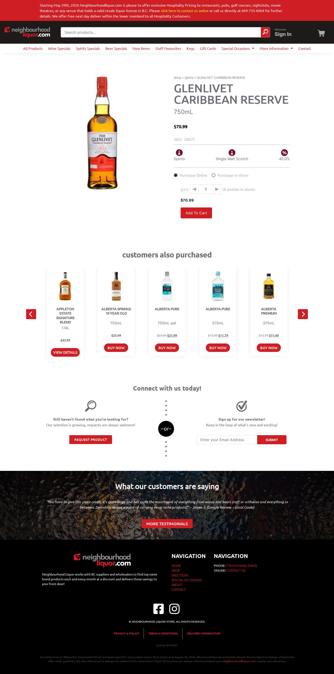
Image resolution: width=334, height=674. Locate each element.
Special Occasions (236, 48)
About (177, 585)
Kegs (190, 48)
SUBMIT (272, 440)
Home (176, 565)
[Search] (265, 32)
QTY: (185, 190)
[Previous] (31, 314)
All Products (33, 48)
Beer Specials (116, 48)
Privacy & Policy (126, 633)
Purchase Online (193, 175)
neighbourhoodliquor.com (238, 661)
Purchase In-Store (233, 175)
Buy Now (116, 347)
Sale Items (180, 575)
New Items (141, 48)
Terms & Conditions (163, 633)
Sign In (283, 34)
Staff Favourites (168, 48)
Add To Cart (196, 213)
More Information (274, 48)
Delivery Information (203, 633)
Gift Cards (208, 48)
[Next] (303, 314)
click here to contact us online (185, 10)
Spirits (188, 77)
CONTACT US (236, 570)
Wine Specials (59, 48)
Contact (304, 48)
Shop (177, 77)
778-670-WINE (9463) (241, 565)
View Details (65, 352)
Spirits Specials (88, 48)
